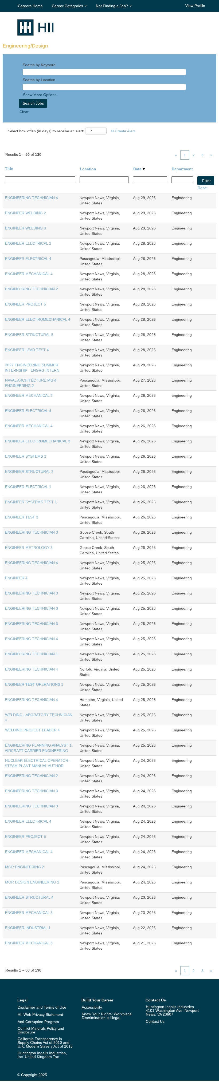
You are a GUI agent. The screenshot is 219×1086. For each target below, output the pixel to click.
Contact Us (155, 1021)
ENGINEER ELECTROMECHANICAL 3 (37, 441)
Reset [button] (203, 188)
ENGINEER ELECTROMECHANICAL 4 (37, 319)
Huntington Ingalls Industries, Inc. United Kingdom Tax (42, 1055)
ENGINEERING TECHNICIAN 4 (31, 198)
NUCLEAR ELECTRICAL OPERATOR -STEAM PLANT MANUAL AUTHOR (38, 763)
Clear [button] (24, 112)
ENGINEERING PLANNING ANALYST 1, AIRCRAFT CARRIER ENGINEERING (39, 748)
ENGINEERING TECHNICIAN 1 (31, 654)
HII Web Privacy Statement (40, 1014)
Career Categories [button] (68, 6)
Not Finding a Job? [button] (112, 6)
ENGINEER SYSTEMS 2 (25, 456)
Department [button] (182, 169)
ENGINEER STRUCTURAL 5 (29, 334)
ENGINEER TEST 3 (21, 517)
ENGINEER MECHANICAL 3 (29, 395)
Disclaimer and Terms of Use (42, 1007)
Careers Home (30, 6)
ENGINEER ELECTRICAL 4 (28, 258)
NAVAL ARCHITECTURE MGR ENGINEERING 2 (30, 383)
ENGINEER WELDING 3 (25, 228)
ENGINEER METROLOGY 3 (29, 547)
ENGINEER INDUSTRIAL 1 (27, 928)
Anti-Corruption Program (38, 1022)
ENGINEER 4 (16, 578)
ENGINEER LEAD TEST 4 (27, 350)
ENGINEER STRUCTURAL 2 (29, 471)
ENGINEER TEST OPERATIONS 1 (34, 684)
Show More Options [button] (39, 95)
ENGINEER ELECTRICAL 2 (28, 243)
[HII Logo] (35, 27)
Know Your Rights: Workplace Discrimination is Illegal (107, 1016)
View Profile (195, 5)
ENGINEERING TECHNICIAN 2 (31, 289)
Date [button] (138, 169)
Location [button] (88, 169)
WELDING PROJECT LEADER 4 (32, 730)
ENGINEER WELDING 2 (25, 213)
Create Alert (124, 131)
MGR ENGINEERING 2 (24, 867)
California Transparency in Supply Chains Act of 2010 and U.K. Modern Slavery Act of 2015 (45, 1042)
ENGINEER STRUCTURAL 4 (29, 897)
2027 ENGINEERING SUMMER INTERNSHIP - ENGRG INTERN (32, 367)
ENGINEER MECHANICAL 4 (29, 274)
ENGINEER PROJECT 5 (25, 304)
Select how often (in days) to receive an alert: (46, 131)
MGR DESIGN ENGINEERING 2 (32, 882)
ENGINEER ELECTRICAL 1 (28, 487)
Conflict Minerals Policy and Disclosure (41, 1030)
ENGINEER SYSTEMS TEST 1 (31, 502)
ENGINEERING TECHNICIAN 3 (31, 532)
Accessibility (92, 1007)
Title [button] (9, 169)
